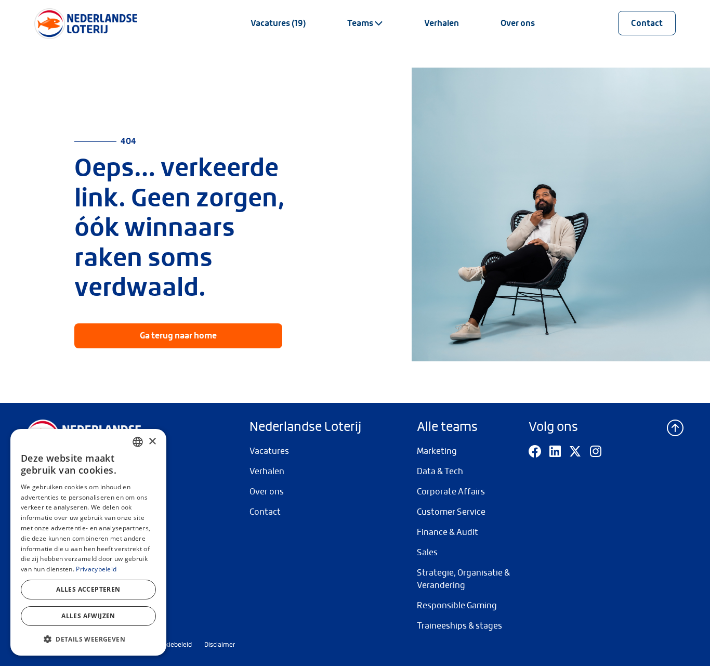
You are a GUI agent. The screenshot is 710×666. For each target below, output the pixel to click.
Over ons (518, 23)
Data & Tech (440, 471)
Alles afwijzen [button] (88, 615)
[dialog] (88, 542)
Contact (647, 23)
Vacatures (269, 451)
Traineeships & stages (459, 626)
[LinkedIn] (555, 451)
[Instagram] (595, 451)
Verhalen (441, 23)
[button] (88, 639)
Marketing (437, 451)
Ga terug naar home (178, 336)
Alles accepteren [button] (88, 589)
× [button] (152, 442)
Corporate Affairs (451, 492)
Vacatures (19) (278, 23)
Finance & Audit (447, 532)
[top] (675, 427)
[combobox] (138, 442)
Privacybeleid (96, 569)
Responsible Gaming (457, 605)
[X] (575, 451)
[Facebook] (535, 451)
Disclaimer (219, 644)
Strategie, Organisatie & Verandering (463, 579)
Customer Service (451, 512)
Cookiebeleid (173, 644)
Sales (427, 552)
